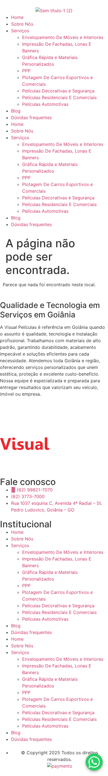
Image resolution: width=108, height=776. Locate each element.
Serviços (20, 30)
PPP (26, 71)
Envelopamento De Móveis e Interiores (62, 37)
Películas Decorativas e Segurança (58, 91)
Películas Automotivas (45, 104)
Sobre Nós (22, 24)
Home (17, 17)
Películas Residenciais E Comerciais (59, 97)
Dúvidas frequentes (31, 117)
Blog (15, 111)
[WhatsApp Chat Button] (94, 762)
